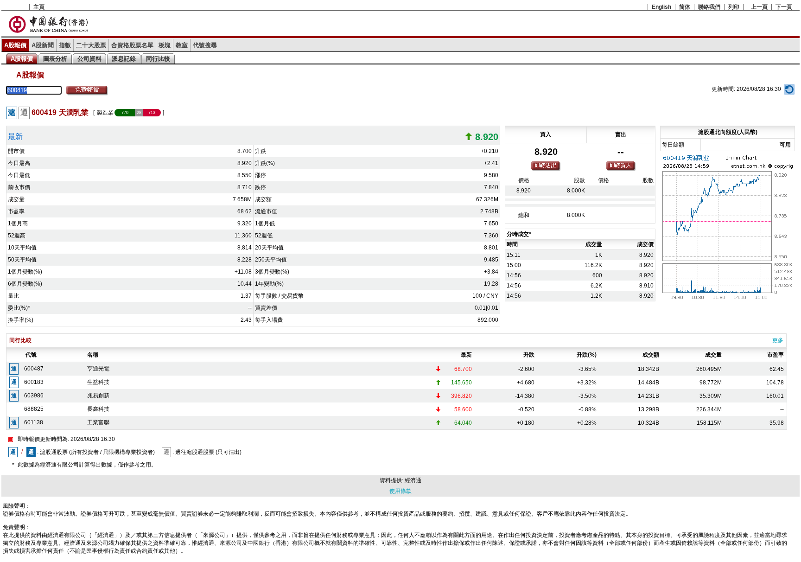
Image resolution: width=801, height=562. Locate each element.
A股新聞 (43, 45)
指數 (65, 45)
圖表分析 (55, 58)
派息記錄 (124, 58)
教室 (182, 45)
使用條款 (400, 491)
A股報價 (15, 45)
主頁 (38, 7)
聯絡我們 (709, 7)
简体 (684, 7)
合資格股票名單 (132, 45)
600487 (34, 368)
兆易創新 (98, 395)
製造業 (105, 112)
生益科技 (98, 382)
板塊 (165, 45)
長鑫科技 (98, 409)
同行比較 (158, 58)
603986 (34, 395)
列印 (733, 7)
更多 (777, 340)
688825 (34, 409)
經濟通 (413, 480)
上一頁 (759, 7)
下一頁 (784, 7)
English (661, 7)
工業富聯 (98, 422)
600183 (34, 382)
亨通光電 (98, 368)
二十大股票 (91, 45)
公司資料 (89, 58)
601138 (33, 422)
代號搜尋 (205, 45)
